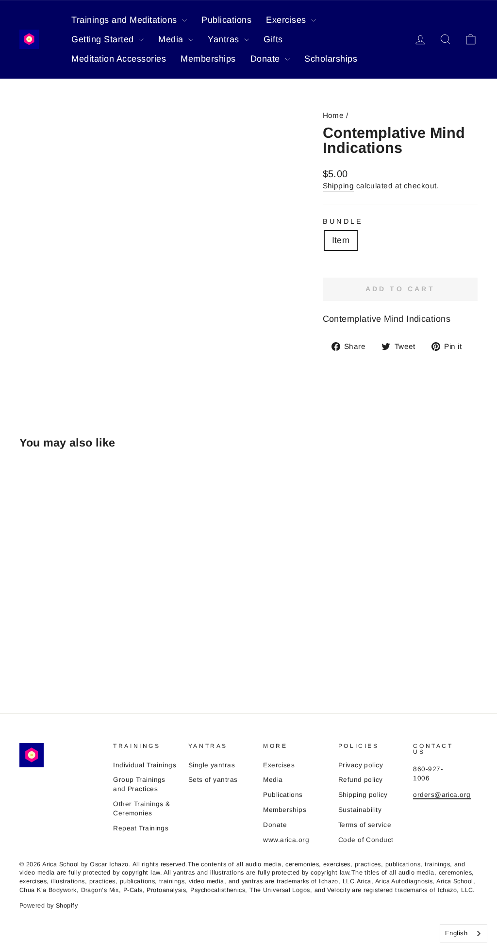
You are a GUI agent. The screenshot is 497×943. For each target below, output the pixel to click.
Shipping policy (363, 794)
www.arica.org (286, 840)
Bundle (343, 221)
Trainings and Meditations (125, 20)
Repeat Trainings (140, 828)
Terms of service (364, 824)
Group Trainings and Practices (139, 784)
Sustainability (359, 809)
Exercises (287, 20)
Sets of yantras (213, 779)
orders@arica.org (441, 794)
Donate (266, 59)
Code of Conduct (366, 840)
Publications (226, 20)
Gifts (273, 39)
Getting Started (103, 39)
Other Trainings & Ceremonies (141, 808)
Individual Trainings (144, 765)
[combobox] (463, 933)
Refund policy (360, 779)
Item (341, 240)
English (456, 933)
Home (333, 115)
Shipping (338, 186)
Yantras (225, 39)
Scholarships (330, 59)
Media (172, 39)
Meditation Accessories (118, 59)
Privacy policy (360, 765)
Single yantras (211, 765)
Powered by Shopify (48, 905)
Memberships (208, 59)
